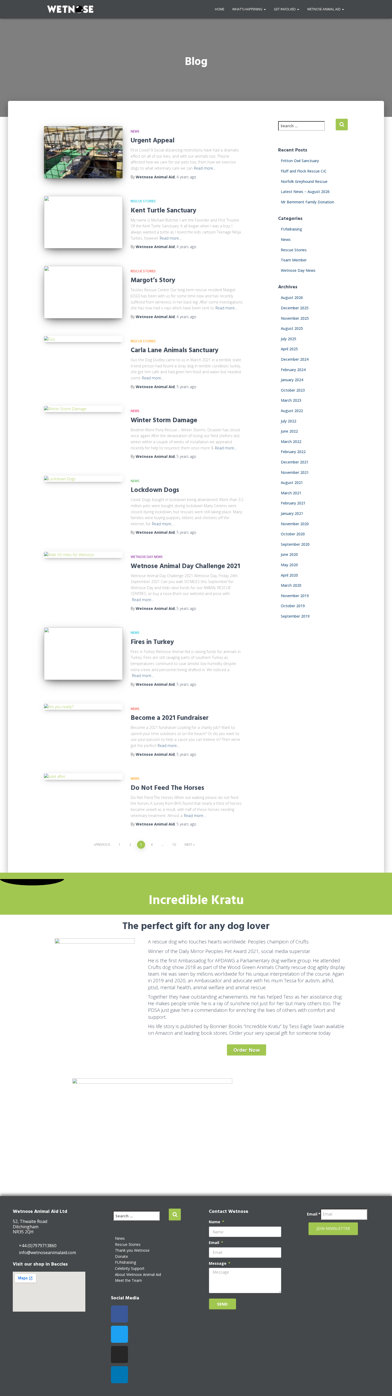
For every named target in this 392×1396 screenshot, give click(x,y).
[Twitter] (119, 1334)
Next (188, 844)
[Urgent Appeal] (83, 152)
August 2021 (292, 482)
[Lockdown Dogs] (83, 479)
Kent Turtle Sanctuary (163, 210)
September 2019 (295, 616)
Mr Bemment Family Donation (307, 201)
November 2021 (295, 472)
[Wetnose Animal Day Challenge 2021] (83, 555)
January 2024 (292, 379)
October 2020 (293, 533)
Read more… (205, 168)
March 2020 (291, 585)
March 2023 (291, 400)
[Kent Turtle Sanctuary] (83, 222)
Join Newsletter (333, 1228)
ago (186, 176)
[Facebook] (119, 1314)
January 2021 (292, 513)
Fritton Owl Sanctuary (300, 160)
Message (218, 1263)
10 (174, 844)
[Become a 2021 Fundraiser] (83, 707)
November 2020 (295, 523)
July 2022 (288, 421)
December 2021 (295, 462)
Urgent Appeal (152, 140)
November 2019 (295, 595)
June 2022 (289, 431)
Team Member (294, 259)
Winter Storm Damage (164, 420)
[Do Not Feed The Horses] (83, 776)
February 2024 (293, 369)
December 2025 (295, 307)
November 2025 (295, 318)
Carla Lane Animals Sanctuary (174, 350)
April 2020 (289, 575)
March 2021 (291, 492)
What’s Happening (247, 9)
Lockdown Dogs (155, 489)
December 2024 (295, 359)
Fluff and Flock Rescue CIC (304, 171)
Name (215, 1221)
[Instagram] (119, 1354)
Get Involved (285, 9)
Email (214, 1242)
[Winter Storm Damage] (83, 409)
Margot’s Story (153, 280)
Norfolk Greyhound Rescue (304, 181)
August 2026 (292, 297)
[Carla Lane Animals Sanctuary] (83, 339)
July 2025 (288, 338)
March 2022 (291, 441)
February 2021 (293, 503)
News (135, 131)
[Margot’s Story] (83, 292)
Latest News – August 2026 (305, 191)
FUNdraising (291, 229)
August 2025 (292, 328)
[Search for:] (307, 129)
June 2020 (289, 554)
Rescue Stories (143, 201)
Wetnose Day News (147, 557)
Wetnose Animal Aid (324, 9)
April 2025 (289, 348)
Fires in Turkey (152, 641)
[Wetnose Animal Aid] (70, 9)
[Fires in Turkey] (83, 653)
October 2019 (293, 605)
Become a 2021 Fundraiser (170, 717)
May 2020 (289, 564)
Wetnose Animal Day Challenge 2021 (185, 565)
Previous (102, 844)
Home (219, 9)
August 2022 (292, 410)
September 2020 (295, 544)
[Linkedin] (119, 1374)
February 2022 (293, 451)
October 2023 (293, 390)
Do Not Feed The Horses (167, 787)
